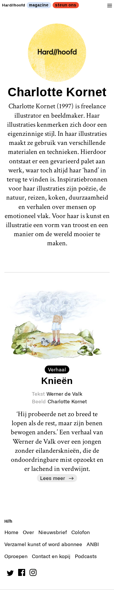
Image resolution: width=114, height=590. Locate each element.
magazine (39, 5)
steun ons (65, 5)
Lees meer (52, 478)
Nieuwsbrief (52, 532)
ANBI (93, 544)
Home (11, 532)
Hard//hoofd (13, 5)
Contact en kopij (51, 556)
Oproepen (15, 556)
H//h (8, 521)
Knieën (57, 380)
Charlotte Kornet (67, 401)
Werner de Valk (64, 393)
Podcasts (86, 556)
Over (28, 532)
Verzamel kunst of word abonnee (43, 544)
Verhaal (57, 369)
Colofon (80, 532)
